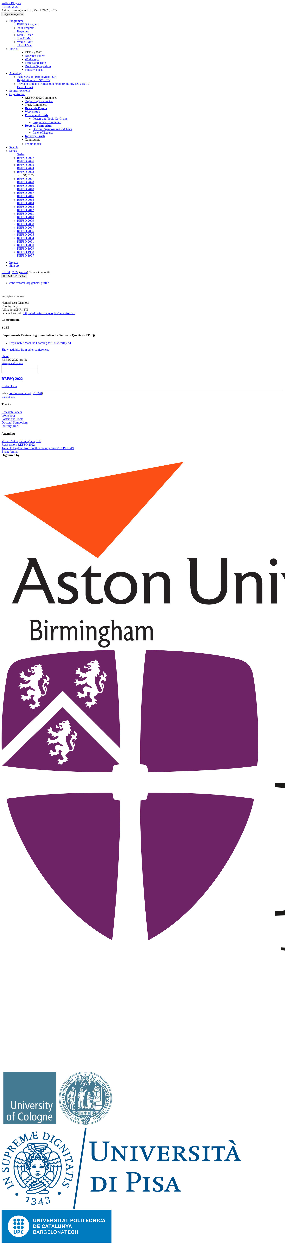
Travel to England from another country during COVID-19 (53, 83)
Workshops (32, 59)
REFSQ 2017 (25, 192)
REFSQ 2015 (25, 199)
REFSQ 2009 (25, 220)
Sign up (14, 265)
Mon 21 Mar (25, 34)
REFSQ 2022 (10, 272)
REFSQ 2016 (25, 196)
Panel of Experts (43, 132)
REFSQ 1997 (25, 255)
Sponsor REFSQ (19, 90)
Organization (17, 94)
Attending (15, 73)
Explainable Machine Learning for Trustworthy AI (40, 343)
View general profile (12, 363)
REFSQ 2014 (25, 203)
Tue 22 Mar (24, 38)
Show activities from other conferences (25, 349)
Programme (16, 20)
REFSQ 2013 (25, 206)
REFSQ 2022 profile (14, 276)
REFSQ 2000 (25, 245)
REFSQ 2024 (25, 168)
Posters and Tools (35, 62)
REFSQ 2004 (25, 238)
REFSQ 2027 (25, 157)
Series (20, 154)
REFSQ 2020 (25, 182)
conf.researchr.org (20, 393)
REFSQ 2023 (25, 171)
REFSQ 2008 (25, 224)
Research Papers (35, 55)
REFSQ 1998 (25, 252)
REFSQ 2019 (25, 185)
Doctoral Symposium (38, 66)
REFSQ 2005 (25, 234)
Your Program (25, 27)
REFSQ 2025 (25, 164)
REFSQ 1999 (25, 248)
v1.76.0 (37, 393)
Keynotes (23, 31)
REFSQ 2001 (25, 241)
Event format (25, 87)
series (23, 272)
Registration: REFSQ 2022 (33, 80)
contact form (9, 386)
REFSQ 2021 (25, 178)
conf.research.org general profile (29, 282)
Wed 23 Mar (24, 41)
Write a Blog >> (11, 3)
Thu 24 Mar (24, 45)
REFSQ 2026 (25, 161)
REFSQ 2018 (25, 189)
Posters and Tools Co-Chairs (50, 118)
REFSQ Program (27, 24)
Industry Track (34, 69)
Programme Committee (47, 122)
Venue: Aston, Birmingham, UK (37, 76)
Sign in (13, 262)
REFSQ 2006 (25, 231)
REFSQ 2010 (25, 217)
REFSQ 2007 (25, 227)
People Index (33, 143)
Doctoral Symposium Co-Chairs (52, 129)
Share (5, 356)
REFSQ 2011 (25, 213)
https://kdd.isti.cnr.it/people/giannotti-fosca (49, 313)
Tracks (13, 48)
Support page (9, 396)
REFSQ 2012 (25, 210)
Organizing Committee (39, 101)
